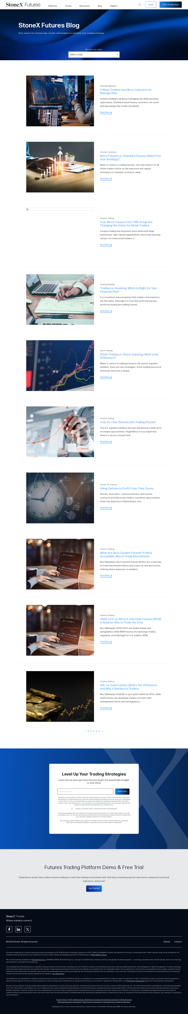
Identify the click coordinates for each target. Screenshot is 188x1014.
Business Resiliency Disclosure (69, 1002)
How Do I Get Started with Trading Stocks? (128, 422)
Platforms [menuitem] (52, 6)
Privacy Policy (61, 1000)
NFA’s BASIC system (99, 955)
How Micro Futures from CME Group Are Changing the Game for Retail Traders (126, 224)
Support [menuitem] (113, 6)
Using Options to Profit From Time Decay (127, 488)
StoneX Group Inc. (39, 960)
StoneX (167, 942)
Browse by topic (94, 49)
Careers (178, 942)
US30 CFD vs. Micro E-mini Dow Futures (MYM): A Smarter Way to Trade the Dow (130, 621)
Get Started (94, 888)
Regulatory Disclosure (135, 981)
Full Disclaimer (58, 974)
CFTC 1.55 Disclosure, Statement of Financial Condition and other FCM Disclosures (100, 1000)
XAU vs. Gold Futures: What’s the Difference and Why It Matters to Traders (128, 687)
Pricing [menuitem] (68, 6)
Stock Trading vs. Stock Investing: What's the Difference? (129, 356)
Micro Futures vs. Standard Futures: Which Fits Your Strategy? (130, 157)
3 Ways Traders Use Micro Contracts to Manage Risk (125, 91)
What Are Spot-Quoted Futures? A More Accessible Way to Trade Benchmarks (126, 554)
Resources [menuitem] (85, 6)
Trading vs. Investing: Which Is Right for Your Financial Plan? (128, 290)
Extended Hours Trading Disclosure (116, 1002)
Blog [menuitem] (100, 6)
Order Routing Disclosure (92, 1002)
